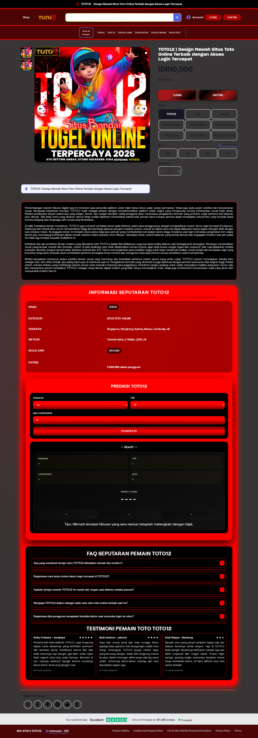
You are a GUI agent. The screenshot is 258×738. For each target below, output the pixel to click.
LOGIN (213, 17)
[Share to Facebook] (38, 704)
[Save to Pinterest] (57, 704)
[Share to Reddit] (67, 704)
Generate (129, 430)
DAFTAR (232, 17)
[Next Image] (143, 109)
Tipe (132, 398)
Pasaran (38, 398)
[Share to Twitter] (28, 704)
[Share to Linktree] (47, 704)
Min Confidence (42, 413)
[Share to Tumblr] (77, 704)
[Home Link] (47, 17)
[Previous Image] (40, 109)
